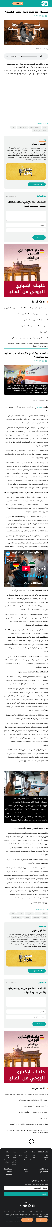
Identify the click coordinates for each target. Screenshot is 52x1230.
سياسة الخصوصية (44, 1211)
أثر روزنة (30, 1211)
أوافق (41, 1220)
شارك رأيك (39, 237)
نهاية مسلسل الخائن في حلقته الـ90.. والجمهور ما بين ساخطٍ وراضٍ (26, 307)
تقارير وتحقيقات (43, 1152)
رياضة (7, 1155)
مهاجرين (27, 917)
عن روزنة (36, 1211)
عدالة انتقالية (43, 1169)
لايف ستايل (32, 1159)
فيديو (14, 1159)
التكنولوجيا (29, 914)
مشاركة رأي (44, 1171)
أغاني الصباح (44, 331)
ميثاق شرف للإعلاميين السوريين (10, 1211)
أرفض (27, 1220)
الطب (12, 914)
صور (26, 1171)
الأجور (37, 914)
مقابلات (14, 1163)
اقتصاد (44, 917)
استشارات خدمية (23, 1155)
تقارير (47, 1155)
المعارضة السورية (34, 127)
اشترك (44, 1194)
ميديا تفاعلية (8, 1169)
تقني (26, 1157)
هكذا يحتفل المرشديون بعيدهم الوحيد (35, 319)
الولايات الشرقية (17, 917)
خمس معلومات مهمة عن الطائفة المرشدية (33, 325)
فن (8, 1157)
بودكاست (9, 1174)
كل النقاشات (12, 196)
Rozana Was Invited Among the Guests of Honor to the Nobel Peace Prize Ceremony (27, 344)
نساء (34, 1157)
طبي (34, 1155)
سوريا (44, 127)
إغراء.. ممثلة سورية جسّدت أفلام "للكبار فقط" (33, 313)
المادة (39, 407)
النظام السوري (22, 127)
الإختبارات (9, 1171)
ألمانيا (44, 914)
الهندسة (20, 914)
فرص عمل (36, 917)
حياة (7, 1152)
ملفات (14, 1157)
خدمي (25, 1152)
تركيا (13, 127)
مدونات (46, 1161)
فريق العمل (21, 1211)
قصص (46, 1159)
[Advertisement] (26, 96)
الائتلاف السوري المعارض (39, 131)
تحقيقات (46, 1157)
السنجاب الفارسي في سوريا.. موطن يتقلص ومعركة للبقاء (29, 337)
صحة (33, 1152)
